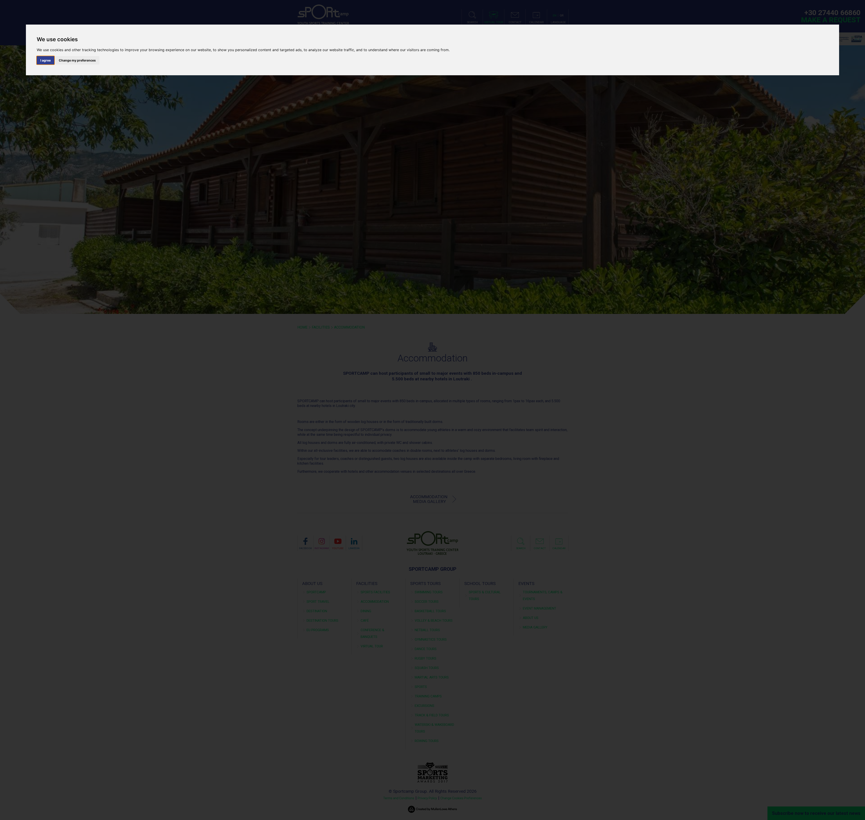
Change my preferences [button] (77, 60)
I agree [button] (45, 60)
